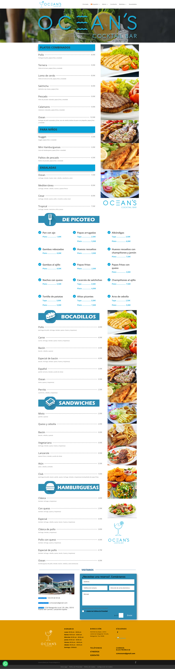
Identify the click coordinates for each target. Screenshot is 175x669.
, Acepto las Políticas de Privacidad (97, 611)
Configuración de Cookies (105, 667)
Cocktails (113, 4)
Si (96, 611)
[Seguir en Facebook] (117, 632)
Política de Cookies (89, 667)
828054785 (94, 655)
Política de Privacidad (75, 667)
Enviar (129, 615)
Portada (85, 4)
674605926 (94, 651)
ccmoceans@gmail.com (125, 653)
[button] (5, 663)
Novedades (133, 4)
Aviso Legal (64, 667)
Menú (104, 4)
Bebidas (122, 4)
